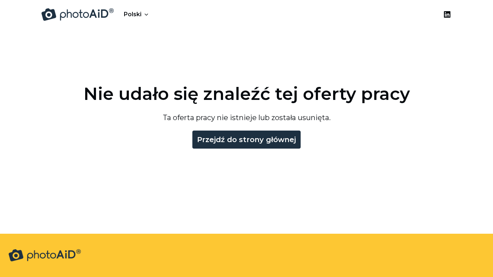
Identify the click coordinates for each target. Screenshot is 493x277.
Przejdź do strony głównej (246, 139)
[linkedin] (447, 14)
